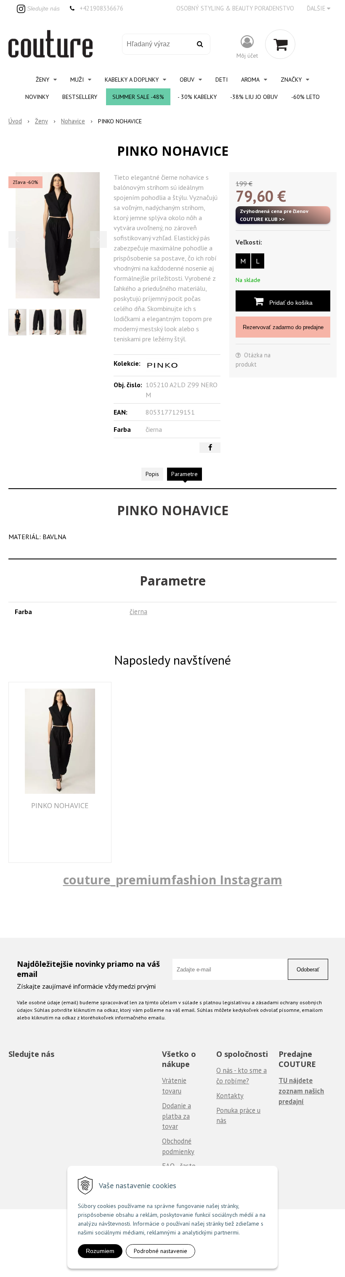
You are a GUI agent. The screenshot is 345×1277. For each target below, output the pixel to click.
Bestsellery (79, 97)
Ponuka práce (235, 1110)
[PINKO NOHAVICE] (57, 235)
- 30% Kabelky (197, 97)
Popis (152, 474)
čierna (138, 611)
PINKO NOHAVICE (59, 805)
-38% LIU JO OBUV (254, 97)
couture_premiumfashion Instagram (172, 879)
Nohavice (73, 121)
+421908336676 (101, 8)
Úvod (15, 121)
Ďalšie (317, 8)
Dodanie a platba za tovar (176, 1116)
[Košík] (280, 44)
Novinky (37, 97)
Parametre (184, 474)
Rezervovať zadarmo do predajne (283, 327)
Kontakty (230, 1095)
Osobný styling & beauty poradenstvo (235, 8)
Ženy (41, 121)
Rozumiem (100, 1251)
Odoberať (308, 969)
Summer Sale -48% (138, 97)
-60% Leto (305, 97)
